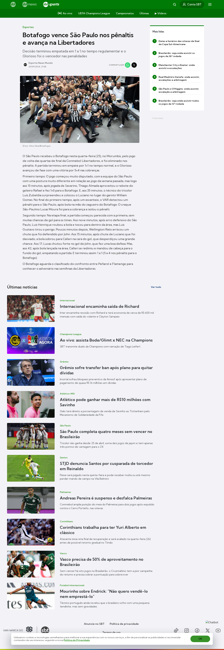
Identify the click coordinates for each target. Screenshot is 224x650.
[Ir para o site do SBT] (45, 630)
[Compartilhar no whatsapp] (127, 65)
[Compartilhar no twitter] (134, 65)
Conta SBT (194, 4)
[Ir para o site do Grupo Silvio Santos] (20, 630)
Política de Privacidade (77, 640)
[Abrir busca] (174, 4)
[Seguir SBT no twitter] (207, 630)
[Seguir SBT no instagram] (186, 630)
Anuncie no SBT (94, 623)
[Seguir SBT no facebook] (197, 630)
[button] (84, 308)
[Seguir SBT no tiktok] (176, 630)
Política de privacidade (124, 623)
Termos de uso (111, 632)
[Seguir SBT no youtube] (218, 630)
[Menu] (210, 4)
